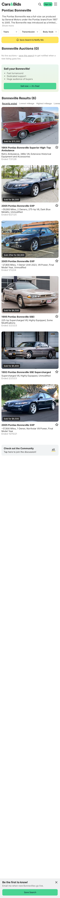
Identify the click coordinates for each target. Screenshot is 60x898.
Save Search (30, 892)
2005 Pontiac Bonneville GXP (18, 206)
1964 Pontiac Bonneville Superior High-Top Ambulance (26, 149)
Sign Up (47, 4)
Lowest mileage (26, 103)
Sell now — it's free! (30, 86)
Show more (8, 25)
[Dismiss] (56, 882)
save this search (26, 55)
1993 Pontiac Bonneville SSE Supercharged (26, 372)
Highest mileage (44, 103)
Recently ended (9, 103)
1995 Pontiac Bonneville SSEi (17, 316)
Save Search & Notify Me (32, 40)
